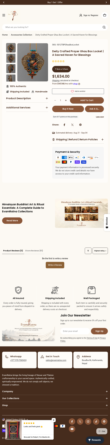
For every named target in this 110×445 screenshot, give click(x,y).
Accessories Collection (21, 35)
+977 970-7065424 (18, 360)
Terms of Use (92, 338)
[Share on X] (72, 125)
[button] (3, 2)
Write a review (55, 265)
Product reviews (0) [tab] (13, 250)
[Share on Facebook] (64, 125)
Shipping (55, 80)
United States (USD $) (15, 419)
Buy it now (68, 108)
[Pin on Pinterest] (80, 125)
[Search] (104, 27)
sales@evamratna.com (56, 360)
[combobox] (55, 27)
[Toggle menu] (3, 15)
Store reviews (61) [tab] (34, 250)
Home (5, 35)
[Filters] (88, 251)
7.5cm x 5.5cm (61, 69)
